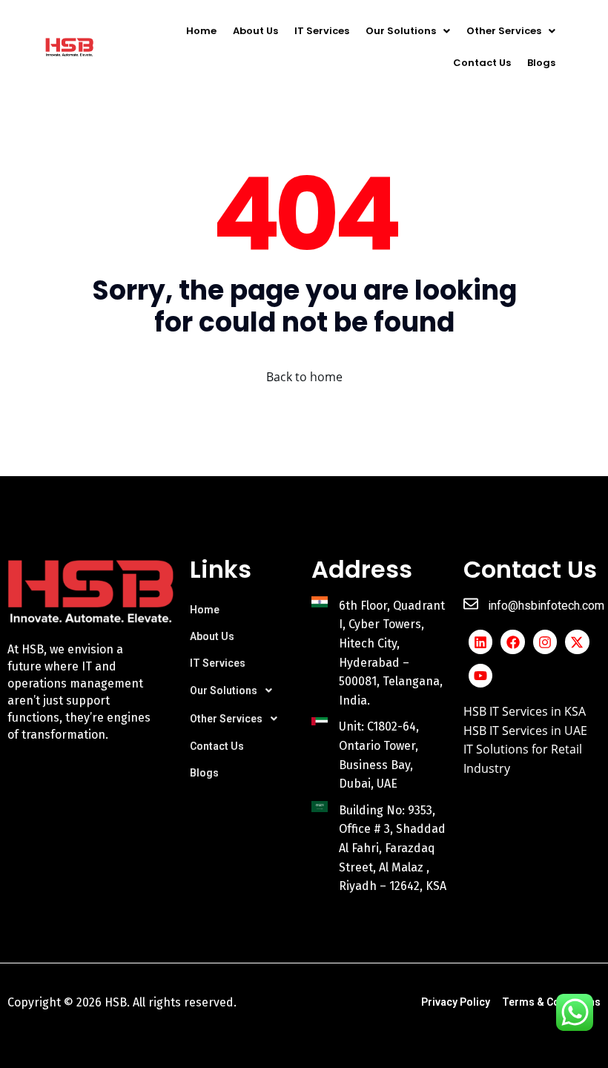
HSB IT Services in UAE (525, 730)
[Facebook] (512, 641)
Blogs (541, 63)
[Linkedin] (480, 641)
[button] (407, 31)
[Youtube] (480, 676)
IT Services (321, 31)
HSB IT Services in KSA (524, 711)
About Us (255, 31)
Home (201, 31)
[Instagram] (545, 641)
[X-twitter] (577, 641)
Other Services (503, 31)
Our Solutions (401, 31)
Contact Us (482, 63)
